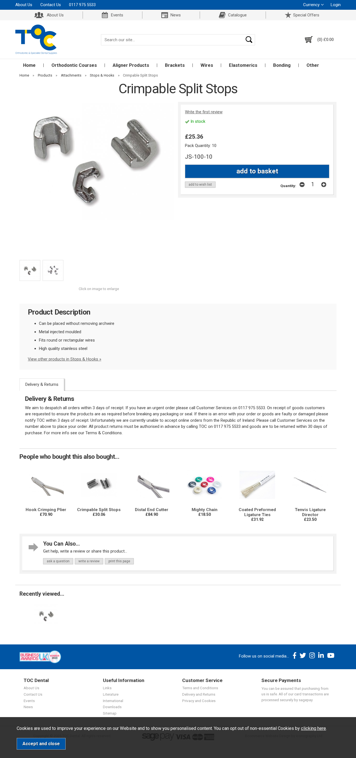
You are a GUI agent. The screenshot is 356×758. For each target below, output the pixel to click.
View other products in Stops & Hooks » (64, 359)
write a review (89, 561)
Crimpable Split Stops (99, 509)
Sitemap (110, 713)
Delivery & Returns (41, 384)
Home (29, 65)
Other (312, 65)
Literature (110, 694)
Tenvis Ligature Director (310, 512)
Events (117, 15)
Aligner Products (131, 65)
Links (107, 688)
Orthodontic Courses (74, 65)
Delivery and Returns (198, 694)
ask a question (58, 561)
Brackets (175, 65)
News (175, 15)
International (113, 700)
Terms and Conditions (200, 688)
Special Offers (306, 15)
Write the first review (203, 111)
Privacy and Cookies (199, 700)
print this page (119, 561)
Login (336, 4)
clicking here (313, 728)
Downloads (112, 707)
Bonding (282, 65)
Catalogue (237, 15)
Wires (207, 65)
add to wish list (200, 185)
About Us (23, 4)
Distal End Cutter (151, 509)
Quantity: (288, 185)
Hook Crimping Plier (46, 509)
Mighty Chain (204, 509)
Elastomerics (243, 65)
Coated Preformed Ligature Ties (257, 512)
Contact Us (50, 4)
